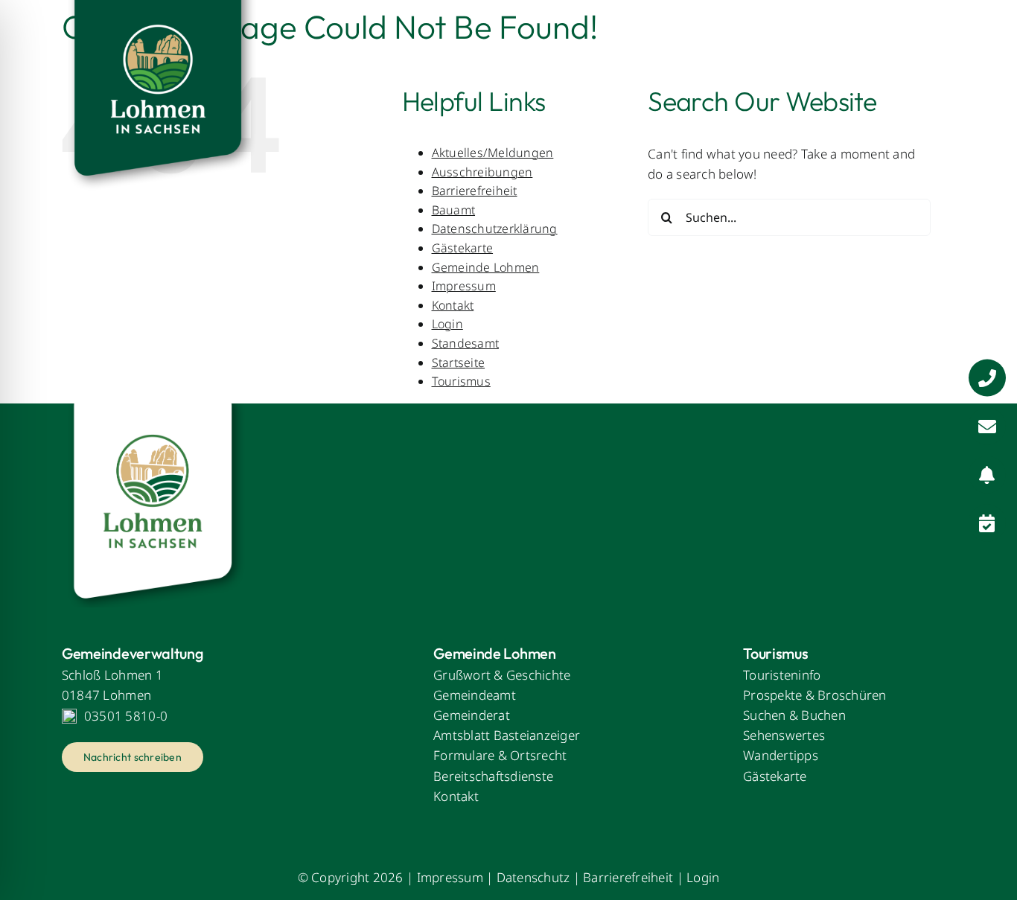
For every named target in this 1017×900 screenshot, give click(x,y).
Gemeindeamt (474, 694)
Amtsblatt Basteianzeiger (506, 735)
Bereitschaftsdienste (493, 776)
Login (447, 324)
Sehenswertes (784, 735)
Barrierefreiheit (628, 877)
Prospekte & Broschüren (815, 694)
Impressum (464, 286)
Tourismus (461, 381)
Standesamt (466, 343)
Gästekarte (463, 248)
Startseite (458, 362)
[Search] (944, 48)
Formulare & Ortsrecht (500, 755)
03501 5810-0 (126, 715)
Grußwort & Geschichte (501, 674)
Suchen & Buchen (794, 715)
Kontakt (453, 305)
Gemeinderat (471, 715)
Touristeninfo (781, 674)
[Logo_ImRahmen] (155, 409)
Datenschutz (533, 877)
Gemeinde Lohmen (486, 267)
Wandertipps (780, 755)
